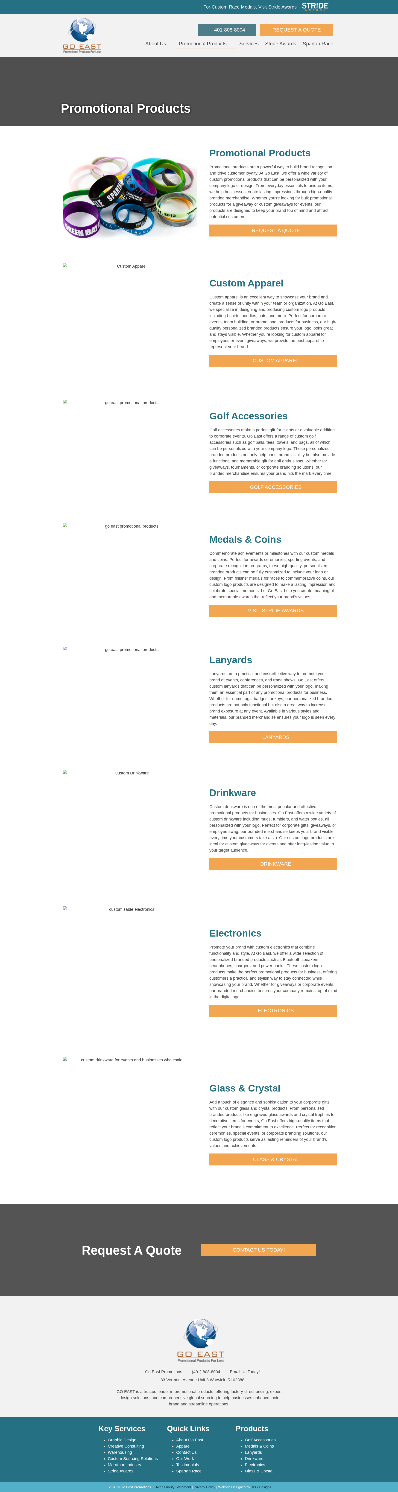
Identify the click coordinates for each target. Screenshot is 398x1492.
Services (249, 44)
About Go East (189, 1440)
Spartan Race (318, 44)
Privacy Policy (204, 1487)
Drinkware (254, 1458)
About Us (155, 44)
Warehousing (120, 1452)
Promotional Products (203, 44)
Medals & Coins (259, 1446)
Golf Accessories (260, 1440)
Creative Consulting (126, 1446)
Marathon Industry (124, 1465)
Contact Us (186, 1452)
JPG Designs (261, 1487)
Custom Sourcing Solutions (133, 1458)
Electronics (255, 1465)
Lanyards (253, 1452)
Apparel (183, 1446)
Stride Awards (280, 44)
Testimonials (187, 1465)
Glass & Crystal (259, 1471)
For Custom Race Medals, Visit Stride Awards (250, 6)
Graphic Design (122, 1440)
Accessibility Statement (173, 1487)
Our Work (185, 1458)
